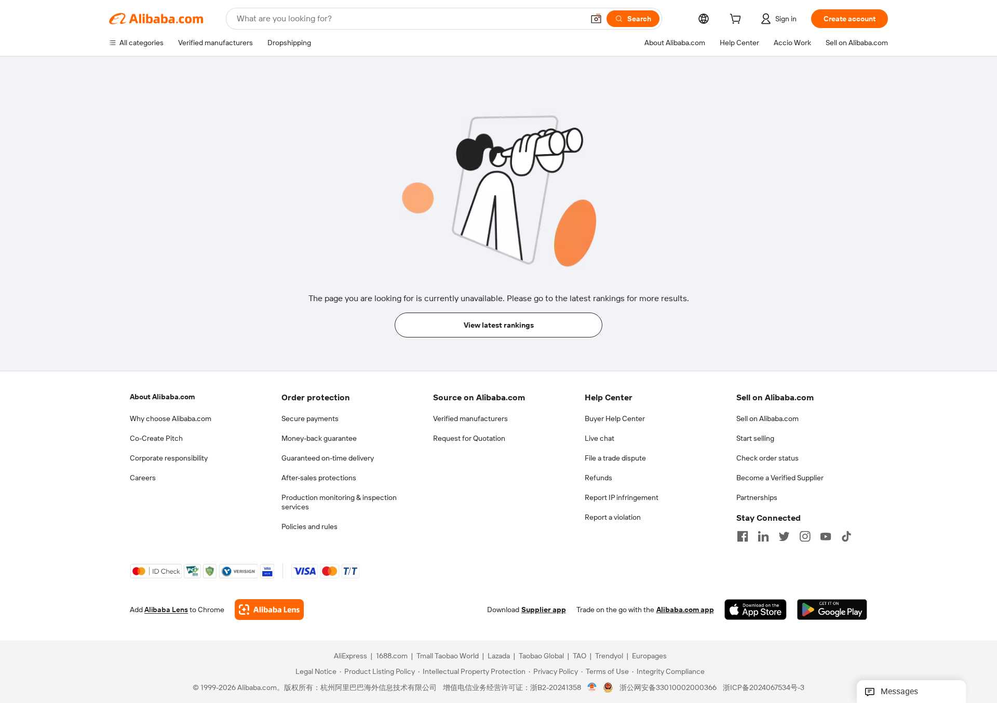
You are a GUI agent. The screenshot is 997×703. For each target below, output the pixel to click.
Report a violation (613, 517)
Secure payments (310, 418)
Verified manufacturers (470, 418)
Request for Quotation (469, 438)
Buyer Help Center (615, 418)
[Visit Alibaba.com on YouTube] (825, 536)
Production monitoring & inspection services (339, 502)
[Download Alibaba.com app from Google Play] (832, 609)
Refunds (598, 478)
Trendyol (609, 656)
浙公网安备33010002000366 (668, 687)
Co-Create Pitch (156, 438)
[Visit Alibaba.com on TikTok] (846, 536)
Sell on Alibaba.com (767, 418)
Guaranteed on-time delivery (327, 458)
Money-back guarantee (319, 438)
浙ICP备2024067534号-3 (763, 687)
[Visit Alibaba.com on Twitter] (784, 536)
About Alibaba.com (162, 397)
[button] (596, 18)
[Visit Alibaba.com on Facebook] (742, 536)
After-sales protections (318, 478)
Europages (649, 656)
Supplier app (543, 609)
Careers (143, 478)
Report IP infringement (621, 497)
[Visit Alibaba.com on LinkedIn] (763, 536)
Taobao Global (541, 656)
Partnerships (756, 497)
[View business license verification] (592, 687)
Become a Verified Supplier (780, 478)
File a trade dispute (615, 458)
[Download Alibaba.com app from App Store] (755, 609)
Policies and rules (309, 526)
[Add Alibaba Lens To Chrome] (269, 609)
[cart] (737, 20)
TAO (579, 656)
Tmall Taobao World (447, 656)
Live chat (599, 438)
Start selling (755, 438)
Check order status (767, 458)
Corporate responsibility (169, 458)
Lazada (499, 656)
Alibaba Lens (166, 609)
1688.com (392, 656)
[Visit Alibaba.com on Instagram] (805, 536)
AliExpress (350, 656)
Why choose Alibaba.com (170, 418)
